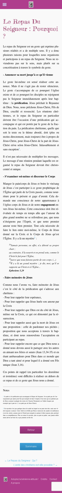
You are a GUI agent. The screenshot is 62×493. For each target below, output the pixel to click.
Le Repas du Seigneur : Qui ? (21, 460)
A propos (15, 483)
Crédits (44, 479)
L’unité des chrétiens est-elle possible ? (35, 465)
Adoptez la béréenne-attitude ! (24, 479)
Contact (53, 479)
